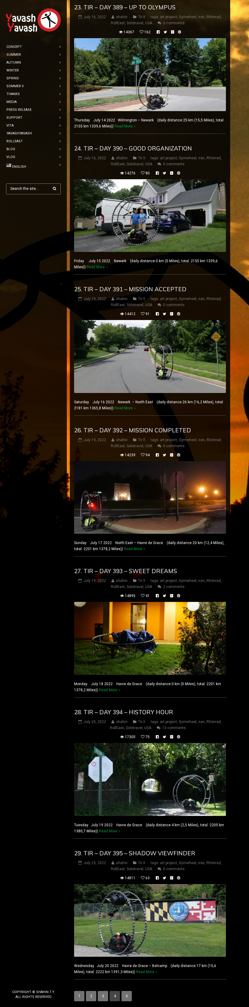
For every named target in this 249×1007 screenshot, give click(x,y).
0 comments (174, 23)
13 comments (174, 728)
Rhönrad (213, 17)
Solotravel (135, 23)
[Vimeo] (43, 982)
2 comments (174, 587)
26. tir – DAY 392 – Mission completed (132, 430)
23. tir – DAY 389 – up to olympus (125, 7)
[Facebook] (24, 982)
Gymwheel (187, 17)
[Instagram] (33, 982)
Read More (123, 126)
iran (201, 17)
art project (168, 17)
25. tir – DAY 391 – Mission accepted (130, 289)
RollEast (118, 23)
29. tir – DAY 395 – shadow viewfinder (134, 853)
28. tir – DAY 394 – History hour (123, 712)
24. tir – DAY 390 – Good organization (133, 148)
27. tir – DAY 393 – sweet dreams (125, 571)
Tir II (141, 17)
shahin (122, 17)
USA (148, 23)
